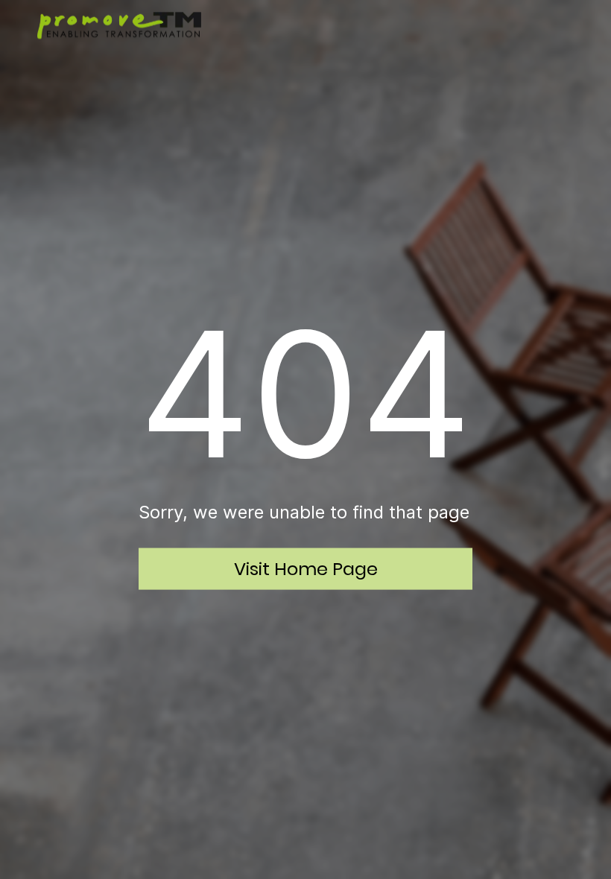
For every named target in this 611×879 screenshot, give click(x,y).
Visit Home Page (306, 568)
